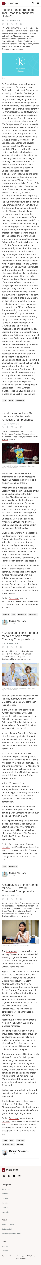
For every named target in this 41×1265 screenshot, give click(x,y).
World (4, 1207)
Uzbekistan (33, 614)
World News (20, 400)
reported (6, 847)
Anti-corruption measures (11, 1234)
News (11, 400)
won (36, 601)
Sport (4, 400)
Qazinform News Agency (12, 659)
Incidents (5, 1212)
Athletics (6, 614)
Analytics (5, 1203)
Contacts (5, 1251)
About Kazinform (8, 1224)
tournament (11, 951)
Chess (5, 1140)
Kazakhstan (22, 614)
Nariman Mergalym (17, 621)
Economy (5, 1198)
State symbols (7, 1229)
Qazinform (14, 598)
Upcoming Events (8, 1144)
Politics (5, 1194)
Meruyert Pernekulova (18, 1151)
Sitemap (5, 1246)
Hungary (20, 1144)
